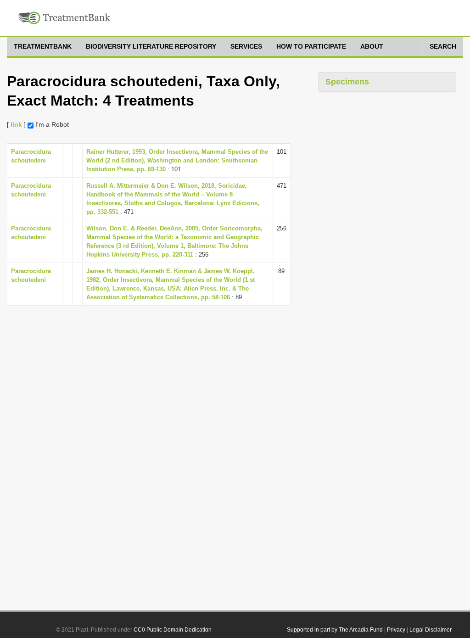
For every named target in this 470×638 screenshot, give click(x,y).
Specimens (347, 81)
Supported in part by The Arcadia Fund (335, 630)
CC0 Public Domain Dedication (173, 630)
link (16, 124)
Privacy (396, 630)
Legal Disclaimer (430, 630)
